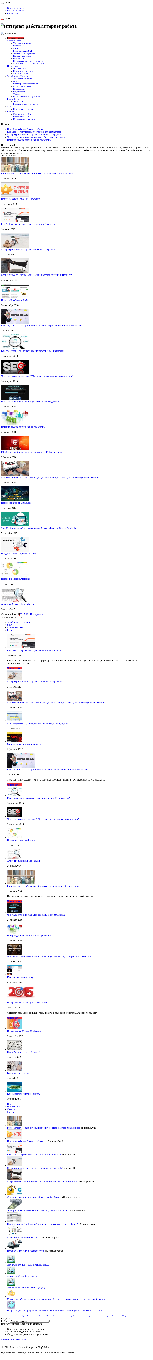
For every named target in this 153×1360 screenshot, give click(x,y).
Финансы (11, 106)
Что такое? (5, 1316)
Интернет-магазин (92, 1316)
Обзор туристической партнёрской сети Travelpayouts (34, 134)
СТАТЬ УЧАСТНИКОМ (13, 1339)
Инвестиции (19, 89)
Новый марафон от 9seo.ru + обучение (26, 129)
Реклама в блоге (15, 10)
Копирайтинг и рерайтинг (67, 1316)
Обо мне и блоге (15, 8)
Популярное (13, 1106)
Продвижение (14, 66)
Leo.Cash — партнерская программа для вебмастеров (34, 132)
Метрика (125, 1316)
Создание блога (110, 1316)
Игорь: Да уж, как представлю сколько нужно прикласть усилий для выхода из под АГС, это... (55, 1310)
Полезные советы (21, 116)
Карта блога (13, 13)
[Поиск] (2, 3)
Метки (10, 1112)
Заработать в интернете (19, 622)
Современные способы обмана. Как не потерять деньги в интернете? (42, 1181)
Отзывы (11, 1109)
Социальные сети (21, 73)
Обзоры (49, 1316)
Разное (10, 111)
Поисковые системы (23, 71)
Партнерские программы (25, 84)
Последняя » (36, 614)
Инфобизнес (19, 91)
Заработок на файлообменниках (23, 1237)
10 (27, 614)
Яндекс (24, 1316)
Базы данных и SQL (22, 51)
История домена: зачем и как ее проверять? (29, 140)
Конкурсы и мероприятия (25, 104)
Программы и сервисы (24, 119)
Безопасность (19, 58)
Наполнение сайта (22, 56)
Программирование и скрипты (28, 61)
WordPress (42, 1316)
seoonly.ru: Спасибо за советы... (23, 1276)
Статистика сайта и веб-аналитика (30, 63)
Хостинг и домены (22, 43)
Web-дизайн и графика (24, 53)
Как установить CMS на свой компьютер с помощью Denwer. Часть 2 (42, 1224)
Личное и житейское (23, 114)
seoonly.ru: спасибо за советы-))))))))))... (27, 1287)
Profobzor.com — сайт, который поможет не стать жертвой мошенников (43, 1128)
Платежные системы (23, 109)
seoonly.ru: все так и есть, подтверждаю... (28, 1264)
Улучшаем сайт (32, 1316)
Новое (10, 1104)
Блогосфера (13, 99)
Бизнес (102, 1316)
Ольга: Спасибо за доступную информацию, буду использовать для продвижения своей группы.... (57, 1299)
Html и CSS (18, 46)
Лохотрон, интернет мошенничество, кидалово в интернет (37, 1210)
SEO (9, 624)
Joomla (119, 1316)
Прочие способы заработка (26, 96)
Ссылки (55, 1316)
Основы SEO (19, 68)
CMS (15, 48)
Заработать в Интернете (19, 76)
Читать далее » (14, 668)
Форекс (16, 94)
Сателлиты (81, 1316)
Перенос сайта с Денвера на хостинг (25, 1251)
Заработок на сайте (22, 78)
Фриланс (17, 81)
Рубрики (5, 1321)
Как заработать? (15, 1316)
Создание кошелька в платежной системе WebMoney (34, 1197)
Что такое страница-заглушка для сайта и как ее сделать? (36, 137)
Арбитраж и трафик (23, 86)
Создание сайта (14, 40)
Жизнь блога (19, 101)
